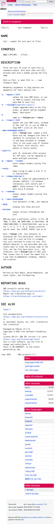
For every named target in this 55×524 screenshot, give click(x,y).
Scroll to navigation (12, 21)
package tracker (32, 366)
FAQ (35, 5)
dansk (28, 413)
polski (28, 444)
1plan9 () (32, 493)
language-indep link (34, 362)
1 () (29, 489)
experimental (31, 399)
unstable (29, 395)
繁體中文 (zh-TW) (33, 479)
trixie (10, 15)
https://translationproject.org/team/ (23, 296)
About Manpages (23, 5)
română (28, 448)
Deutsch (29, 417)
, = (12, 176)
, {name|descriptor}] (17, 105)
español (28, 425)
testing (28, 391)
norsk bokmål (31, 436)
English (28, 421)
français (29, 429)
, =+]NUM (10, 94)
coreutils (16, 15)
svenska (29, 459)
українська (30, 467)
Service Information (17, 11)
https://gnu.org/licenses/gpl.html (21, 339)
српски (28, 456)
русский (29, 452)
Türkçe (28, 463)
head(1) (6, 309)
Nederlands (30, 440)
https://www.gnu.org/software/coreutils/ (24, 291)
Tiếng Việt (30, 471)
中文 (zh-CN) (31, 475)
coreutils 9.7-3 (41, 504)
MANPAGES (11, 1)
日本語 (28, 433)
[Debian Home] (3, 5)
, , (12, 161)
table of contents (34, 376)
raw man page (31, 370)
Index (10, 5)
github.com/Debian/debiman (34, 517)
